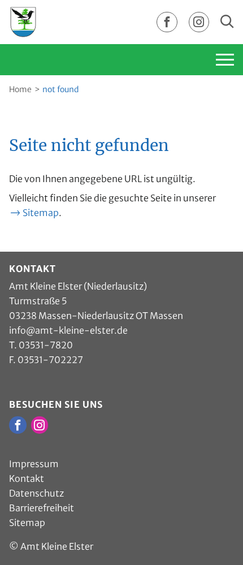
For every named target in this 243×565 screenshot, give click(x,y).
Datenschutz (36, 493)
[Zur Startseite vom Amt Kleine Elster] (23, 21)
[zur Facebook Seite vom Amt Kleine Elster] (167, 22)
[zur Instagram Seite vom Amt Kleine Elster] (199, 22)
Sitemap (41, 212)
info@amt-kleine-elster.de (68, 330)
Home (20, 89)
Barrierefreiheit (41, 508)
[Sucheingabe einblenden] (227, 22)
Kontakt (26, 478)
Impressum (34, 463)
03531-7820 (46, 345)
